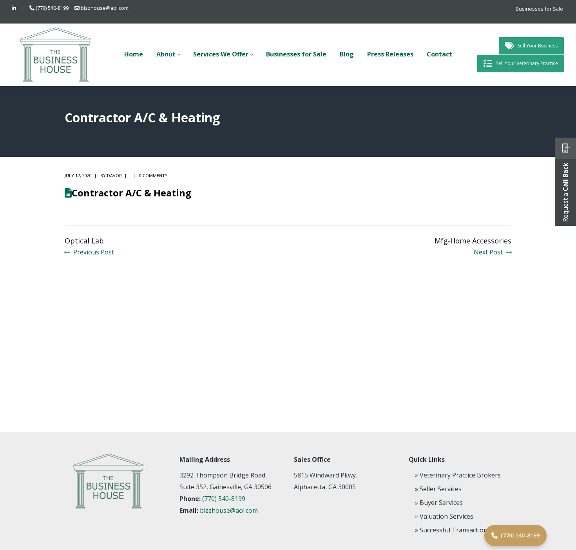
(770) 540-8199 (52, 7)
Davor (114, 175)
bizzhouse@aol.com (105, 7)
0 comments (153, 175)
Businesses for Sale (539, 8)
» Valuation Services (444, 516)
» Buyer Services (439, 502)
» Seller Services (438, 489)
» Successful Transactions (453, 530)
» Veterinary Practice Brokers (458, 475)
